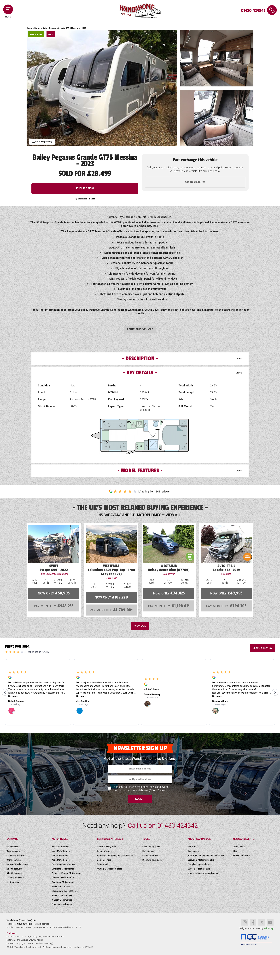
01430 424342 (253, 10)
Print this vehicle (140, 329)
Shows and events (242, 855)
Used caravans (13, 851)
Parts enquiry (103, 864)
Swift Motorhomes (61, 886)
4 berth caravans (14, 873)
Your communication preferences (204, 873)
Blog (235, 851)
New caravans (13, 846)
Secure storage (104, 851)
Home (29, 28)
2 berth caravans (14, 868)
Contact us (193, 851)
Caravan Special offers (17, 864)
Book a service (104, 860)
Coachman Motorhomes (63, 864)
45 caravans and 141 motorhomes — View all (140, 515)
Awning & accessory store (109, 868)
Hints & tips (148, 851)
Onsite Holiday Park (106, 846)
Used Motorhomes (61, 851)
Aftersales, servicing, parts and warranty (116, 855)
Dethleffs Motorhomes (63, 868)
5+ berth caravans (15, 877)
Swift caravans (13, 860)
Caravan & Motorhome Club (201, 860)
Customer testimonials (199, 868)
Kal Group (269, 928)
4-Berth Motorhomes (62, 899)
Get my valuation (195, 181)
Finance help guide (151, 846)
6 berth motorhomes (62, 904)
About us (192, 846)
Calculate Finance (86, 199)
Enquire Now (85, 188)
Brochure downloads (152, 860)
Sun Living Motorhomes (63, 882)
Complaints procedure (198, 864)
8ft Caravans (12, 882)
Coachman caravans (16, 855)
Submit (140, 799)
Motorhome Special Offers (65, 891)
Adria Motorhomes (61, 860)
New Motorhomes (60, 846)
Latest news (239, 846)
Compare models (150, 855)
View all (140, 626)
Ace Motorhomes (60, 855)
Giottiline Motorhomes (63, 877)
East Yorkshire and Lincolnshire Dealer (206, 855)
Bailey (37, 28)
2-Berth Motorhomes (62, 895)
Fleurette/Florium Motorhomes (67, 873)
